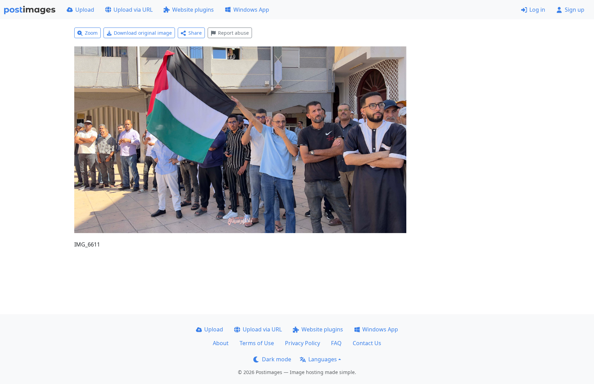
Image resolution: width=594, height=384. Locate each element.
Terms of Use (257, 343)
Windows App (251, 9)
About (221, 343)
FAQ (336, 343)
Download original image (143, 33)
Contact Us (367, 343)
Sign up (574, 9)
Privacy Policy (302, 343)
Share (195, 33)
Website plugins (193, 9)
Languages (322, 359)
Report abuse (233, 33)
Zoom (91, 33)
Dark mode (276, 359)
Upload (84, 9)
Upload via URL (133, 9)
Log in (537, 9)
